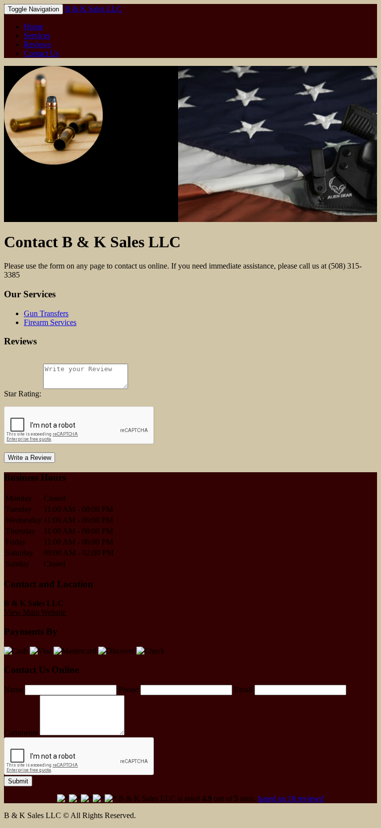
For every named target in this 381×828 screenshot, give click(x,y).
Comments (21, 732)
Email (243, 689)
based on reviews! (291, 798)
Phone (128, 689)
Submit (18, 781)
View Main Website (35, 217)
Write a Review (29, 457)
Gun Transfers (46, 313)
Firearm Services (50, 322)
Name (13, 689)
